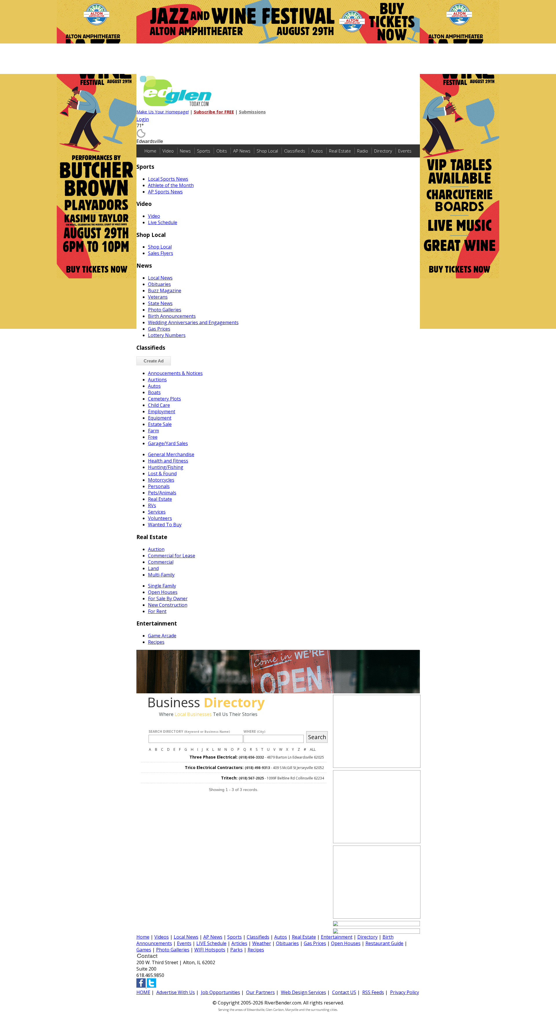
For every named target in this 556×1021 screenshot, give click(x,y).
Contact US (344, 992)
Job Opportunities (220, 992)
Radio (362, 151)
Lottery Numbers (167, 335)
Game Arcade (162, 635)
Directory (383, 151)
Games (143, 949)
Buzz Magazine (164, 290)
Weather (261, 943)
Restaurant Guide (384, 943)
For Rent (157, 611)
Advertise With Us (175, 992)
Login (142, 119)
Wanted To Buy (165, 524)
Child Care (159, 405)
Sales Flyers (160, 253)
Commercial (160, 562)
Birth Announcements (172, 316)
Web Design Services (303, 992)
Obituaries (159, 284)
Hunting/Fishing (165, 467)
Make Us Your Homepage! (162, 112)
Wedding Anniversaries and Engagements (193, 322)
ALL (313, 749)
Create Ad (154, 360)
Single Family (162, 586)
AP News (241, 151)
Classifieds (294, 151)
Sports (203, 151)
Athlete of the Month (171, 185)
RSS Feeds (373, 992)
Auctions (157, 379)
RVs (152, 505)
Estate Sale (160, 424)
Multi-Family (161, 575)
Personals (159, 486)
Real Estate (340, 151)
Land (153, 568)
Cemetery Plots (164, 399)
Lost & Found (162, 473)
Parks (236, 949)
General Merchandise (171, 454)
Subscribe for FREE (214, 112)
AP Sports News (165, 191)
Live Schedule (162, 222)
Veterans (158, 297)
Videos (161, 937)
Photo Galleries (164, 310)
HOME (143, 992)
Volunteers (160, 518)
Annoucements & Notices (175, 373)
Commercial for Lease (171, 555)
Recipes (156, 642)
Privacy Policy (404, 992)
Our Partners (260, 992)
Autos (317, 151)
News (185, 151)
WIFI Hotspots (209, 949)
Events (404, 151)
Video (168, 151)
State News (160, 303)
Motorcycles (161, 480)
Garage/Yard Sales (168, 443)
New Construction (167, 605)
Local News (160, 278)
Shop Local (267, 151)
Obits (221, 151)
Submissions (252, 112)
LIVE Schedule (211, 943)
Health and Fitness (168, 461)
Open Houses (163, 592)
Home (150, 151)
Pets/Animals (162, 492)
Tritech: (229, 778)
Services (157, 512)
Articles (239, 943)
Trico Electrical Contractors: (214, 767)
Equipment (159, 418)
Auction (156, 549)
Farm (153, 430)
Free (153, 437)
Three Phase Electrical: (213, 757)
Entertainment (336, 937)
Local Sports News (168, 179)
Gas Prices (159, 329)
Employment (161, 411)
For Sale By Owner (168, 598)
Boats (154, 392)
